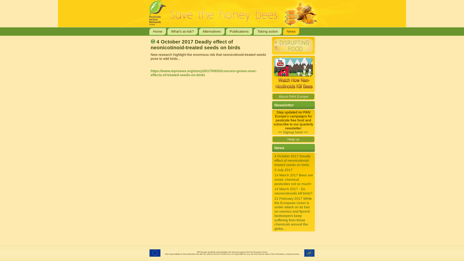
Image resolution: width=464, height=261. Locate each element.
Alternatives (212, 31)
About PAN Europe (293, 96)
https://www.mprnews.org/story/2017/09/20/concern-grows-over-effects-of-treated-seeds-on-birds (204, 73)
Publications (239, 31)
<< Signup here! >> (293, 132)
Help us (293, 139)
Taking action (267, 31)
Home (157, 31)
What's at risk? (182, 31)
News (291, 31)
